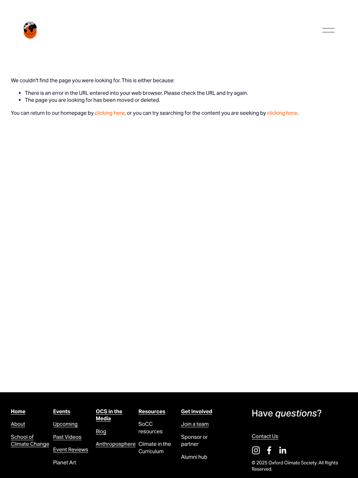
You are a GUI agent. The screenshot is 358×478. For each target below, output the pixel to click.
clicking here (110, 113)
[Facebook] (269, 450)
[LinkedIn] (282, 450)
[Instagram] (256, 450)
